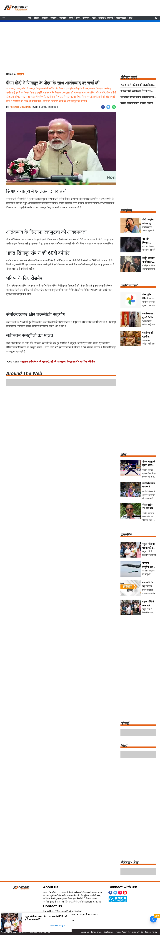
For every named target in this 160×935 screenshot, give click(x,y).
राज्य (78, 18)
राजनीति (63, 18)
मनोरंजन (86, 18)
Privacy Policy (121, 932)
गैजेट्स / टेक (129, 862)
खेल (93, 18)
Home (9, 74)
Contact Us (52, 906)
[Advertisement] (80, 43)
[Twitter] (115, 893)
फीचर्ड (36, 18)
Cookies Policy (151, 932)
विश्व (71, 18)
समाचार (45, 18)
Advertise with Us (135, 932)
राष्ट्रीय (53, 18)
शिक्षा (123, 746)
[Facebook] (110, 893)
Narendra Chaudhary (20, 106)
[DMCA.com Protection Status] (117, 899)
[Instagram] (120, 893)
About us (50, 887)
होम (29, 18)
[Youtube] (125, 893)
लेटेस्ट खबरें (128, 77)
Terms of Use (96, 932)
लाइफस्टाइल (121, 18)
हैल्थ (130, 18)
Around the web (24, 373)
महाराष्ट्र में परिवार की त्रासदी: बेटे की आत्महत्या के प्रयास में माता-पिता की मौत (58, 361)
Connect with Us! (122, 887)
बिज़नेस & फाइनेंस (106, 18)
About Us (85, 932)
